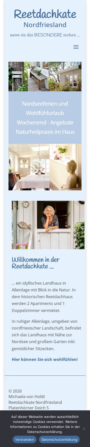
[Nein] (83, 428)
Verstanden (24, 439)
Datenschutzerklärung (59, 439)
